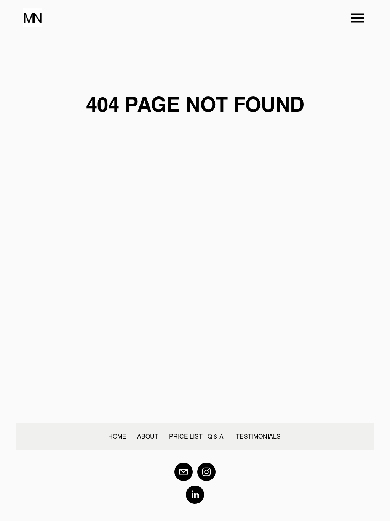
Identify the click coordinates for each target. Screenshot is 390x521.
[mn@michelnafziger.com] (183, 472)
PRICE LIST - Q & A (196, 436)
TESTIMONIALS (258, 436)
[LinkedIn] (195, 495)
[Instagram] (206, 472)
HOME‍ (117, 436)
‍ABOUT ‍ (148, 436)
